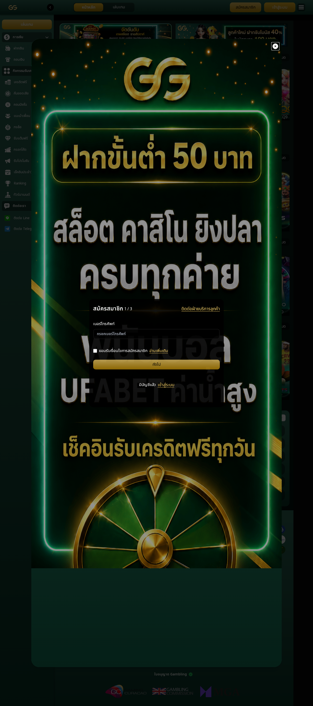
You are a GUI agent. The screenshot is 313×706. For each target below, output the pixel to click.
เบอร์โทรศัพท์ (103, 324)
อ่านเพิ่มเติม (158, 351)
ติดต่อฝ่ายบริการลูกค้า (200, 309)
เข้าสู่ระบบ (166, 385)
